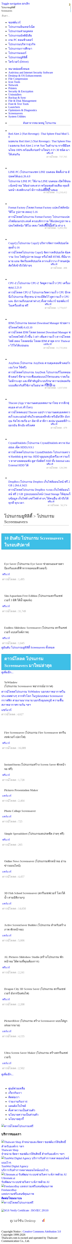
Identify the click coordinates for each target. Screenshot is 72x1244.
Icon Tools (14, 81)
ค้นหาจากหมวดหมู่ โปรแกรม (39, 123)
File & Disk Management (22, 100)
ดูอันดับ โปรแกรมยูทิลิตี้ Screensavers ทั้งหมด (28, 647)
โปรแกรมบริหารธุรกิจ (21, 44)
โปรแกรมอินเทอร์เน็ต (21, 26)
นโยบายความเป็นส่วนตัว (23, 1114)
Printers (12, 88)
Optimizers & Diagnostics (22, 110)
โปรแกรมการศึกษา (20, 48)
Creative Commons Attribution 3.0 (42, 1231)
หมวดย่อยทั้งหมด (18, 68)
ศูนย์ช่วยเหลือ (16, 1088)
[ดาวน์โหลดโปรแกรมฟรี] (17, 1126)
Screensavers (15, 113)
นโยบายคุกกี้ (16, 1118)
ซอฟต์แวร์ (14, 22)
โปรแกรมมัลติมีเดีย (20, 35)
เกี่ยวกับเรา (15, 1092)
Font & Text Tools (18, 103)
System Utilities (17, 116)
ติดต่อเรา (13, 1097)
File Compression (18, 78)
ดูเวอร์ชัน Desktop (21, 1221)
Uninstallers (14, 94)
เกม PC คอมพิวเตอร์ (20, 39)
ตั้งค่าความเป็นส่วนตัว (21, 1110)
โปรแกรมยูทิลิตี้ (17, 57)
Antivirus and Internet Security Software (30, 72)
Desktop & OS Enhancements (25, 75)
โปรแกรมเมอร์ (17, 52)
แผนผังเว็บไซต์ (17, 1105)
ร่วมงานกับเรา (17, 1101)
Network (13, 85)
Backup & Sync (17, 97)
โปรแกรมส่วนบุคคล (20, 31)
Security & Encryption (20, 91)
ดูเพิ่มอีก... (7, 672)
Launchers (14, 107)
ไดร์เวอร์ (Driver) (18, 61)
